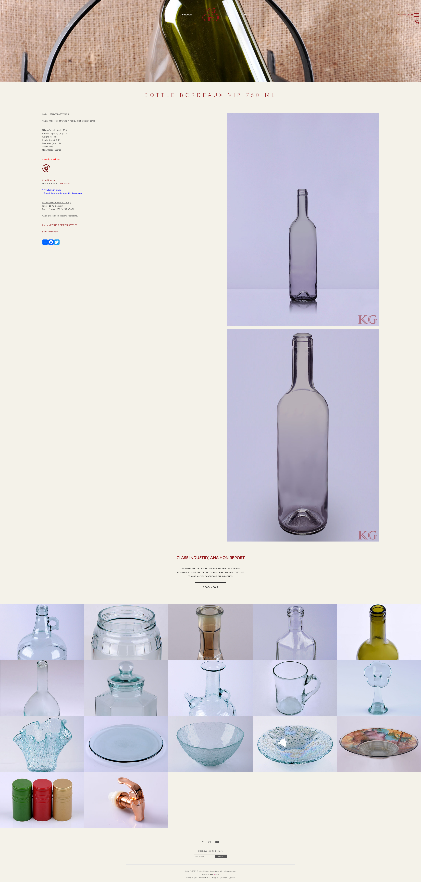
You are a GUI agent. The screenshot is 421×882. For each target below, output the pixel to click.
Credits (215, 878)
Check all (59, 225)
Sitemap (223, 878)
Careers (232, 878)
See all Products (50, 231)
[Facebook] (205, 842)
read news (210, 587)
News (232, 15)
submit (221, 856)
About (169, 15)
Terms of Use (191, 878)
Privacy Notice (204, 878)
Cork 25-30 (64, 183)
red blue (214, 874)
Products (187, 15)
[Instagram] (211, 842)
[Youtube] (217, 842)
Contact (248, 15)
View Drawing (48, 180)
